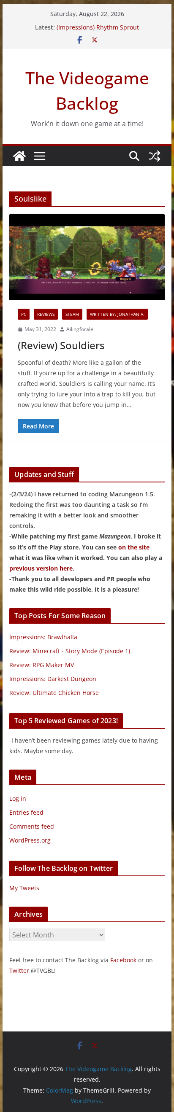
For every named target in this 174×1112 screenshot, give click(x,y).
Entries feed (26, 812)
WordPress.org (30, 840)
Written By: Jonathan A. (117, 314)
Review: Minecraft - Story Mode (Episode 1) (69, 651)
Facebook (123, 960)
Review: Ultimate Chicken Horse (54, 693)
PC (23, 314)
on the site (134, 547)
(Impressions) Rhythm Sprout (98, 27)
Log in (17, 798)
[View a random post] (154, 156)
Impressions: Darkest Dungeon (52, 679)
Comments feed (31, 826)
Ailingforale (79, 329)
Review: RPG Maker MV (41, 665)
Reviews (45, 314)
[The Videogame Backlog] (19, 156)
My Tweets (24, 888)
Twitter (19, 971)
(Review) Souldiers (61, 345)
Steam (72, 314)
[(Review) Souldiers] (87, 257)
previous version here (41, 568)
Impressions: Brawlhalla (43, 637)
